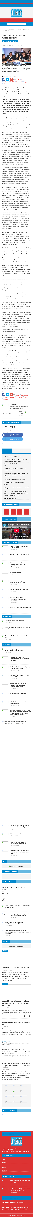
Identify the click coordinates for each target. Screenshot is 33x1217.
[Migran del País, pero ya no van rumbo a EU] (5, 678)
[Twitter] (7, 80)
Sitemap (4, 1167)
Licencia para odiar (15, 572)
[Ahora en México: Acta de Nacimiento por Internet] (5, 900)
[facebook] (11, 5)
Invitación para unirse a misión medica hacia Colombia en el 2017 (16, 923)
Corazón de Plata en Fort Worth (12, 456)
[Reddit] (11, 82)
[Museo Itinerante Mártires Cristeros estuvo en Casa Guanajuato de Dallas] (5, 687)
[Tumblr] (16, 80)
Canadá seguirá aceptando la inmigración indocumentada (17, 906)
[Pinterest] (18, 5)
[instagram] (21, 5)
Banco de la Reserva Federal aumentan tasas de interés (18, 842)
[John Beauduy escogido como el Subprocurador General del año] (2, 649)
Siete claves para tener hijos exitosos (18, 694)
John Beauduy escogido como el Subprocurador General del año (14, 649)
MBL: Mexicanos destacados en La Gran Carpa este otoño (20, 608)
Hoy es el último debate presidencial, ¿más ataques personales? (18, 599)
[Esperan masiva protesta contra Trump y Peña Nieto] (8, 1103)
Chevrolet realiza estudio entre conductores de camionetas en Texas (19, 852)
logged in (11, 430)
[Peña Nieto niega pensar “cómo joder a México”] (5, 705)
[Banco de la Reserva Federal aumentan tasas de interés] (5, 845)
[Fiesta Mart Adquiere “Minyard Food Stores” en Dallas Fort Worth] (8, 1098)
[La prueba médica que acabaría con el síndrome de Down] (5, 584)
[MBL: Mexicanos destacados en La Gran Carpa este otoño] (5, 611)
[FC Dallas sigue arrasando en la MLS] (5, 558)
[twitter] (14, 5)
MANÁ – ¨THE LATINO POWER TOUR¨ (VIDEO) (19, 546)
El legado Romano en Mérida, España (20, 1180)
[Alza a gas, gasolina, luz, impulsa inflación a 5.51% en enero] (5, 916)
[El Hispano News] (16, 1141)
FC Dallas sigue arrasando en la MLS (19, 555)
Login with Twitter (14, 439)
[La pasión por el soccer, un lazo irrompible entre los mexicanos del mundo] (2, 627)
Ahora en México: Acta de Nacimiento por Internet (17, 888)
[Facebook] (3, 80)
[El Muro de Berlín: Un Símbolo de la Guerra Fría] (2, 636)
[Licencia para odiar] (5, 576)
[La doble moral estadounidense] (16, 1103)
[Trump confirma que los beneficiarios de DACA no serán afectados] (5, 660)
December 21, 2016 (8, 45)
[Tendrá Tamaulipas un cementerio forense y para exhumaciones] (16, 723)
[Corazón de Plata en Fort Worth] (2, 621)
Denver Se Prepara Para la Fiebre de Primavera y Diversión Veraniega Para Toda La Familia (18, 932)
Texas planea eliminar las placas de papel (15, 479)
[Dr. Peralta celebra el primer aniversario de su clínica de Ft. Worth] (23, 1103)
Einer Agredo (18, 45)
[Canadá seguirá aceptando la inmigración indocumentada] (2, 906)
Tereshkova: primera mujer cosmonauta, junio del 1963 (16, 1044)
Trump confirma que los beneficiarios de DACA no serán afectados (19, 658)
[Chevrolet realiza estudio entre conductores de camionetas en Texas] (5, 854)
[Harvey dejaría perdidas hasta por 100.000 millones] (23, 1098)
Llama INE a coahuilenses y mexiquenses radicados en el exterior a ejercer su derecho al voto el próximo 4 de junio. (16, 493)
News (3, 1165)
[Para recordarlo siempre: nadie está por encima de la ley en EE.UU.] (5, 829)
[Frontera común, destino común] (23, 1087)
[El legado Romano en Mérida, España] (5, 1184)
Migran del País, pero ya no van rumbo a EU (19, 676)
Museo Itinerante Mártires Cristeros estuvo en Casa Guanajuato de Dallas (18, 685)
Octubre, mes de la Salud (17, 834)
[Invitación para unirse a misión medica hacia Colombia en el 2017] (2, 922)
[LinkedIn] (5, 82)
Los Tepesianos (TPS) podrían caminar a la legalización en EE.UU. (20, 1189)
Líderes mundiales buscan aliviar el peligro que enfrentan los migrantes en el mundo (20, 564)
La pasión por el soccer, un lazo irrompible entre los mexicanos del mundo (17, 628)
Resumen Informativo (10, 498)
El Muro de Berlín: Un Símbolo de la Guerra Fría (17, 636)
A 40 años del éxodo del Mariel (19, 589)
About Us (4, 1162)
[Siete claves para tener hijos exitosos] (5, 696)
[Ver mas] (9, 980)
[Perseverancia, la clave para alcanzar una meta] (16, 1087)
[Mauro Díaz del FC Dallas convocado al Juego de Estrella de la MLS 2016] (16, 1098)
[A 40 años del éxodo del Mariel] (5, 592)
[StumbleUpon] (24, 80)
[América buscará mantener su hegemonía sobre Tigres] (8, 1087)
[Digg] (24, 82)
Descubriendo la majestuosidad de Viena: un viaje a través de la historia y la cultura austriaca (16, 475)
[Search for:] (16, 24)
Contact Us (4, 1170)
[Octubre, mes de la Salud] (5, 837)
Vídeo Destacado (10, 519)
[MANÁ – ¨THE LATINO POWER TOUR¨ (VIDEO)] (5, 549)
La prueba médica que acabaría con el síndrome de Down (19, 581)
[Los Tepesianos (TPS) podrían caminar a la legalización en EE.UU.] (5, 1192)
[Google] (11, 80)
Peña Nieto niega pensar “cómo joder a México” (19, 702)
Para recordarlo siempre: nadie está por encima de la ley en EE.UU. (20, 826)
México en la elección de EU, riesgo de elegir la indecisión (20, 667)
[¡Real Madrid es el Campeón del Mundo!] (8, 1092)
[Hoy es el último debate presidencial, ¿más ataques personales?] (5, 601)
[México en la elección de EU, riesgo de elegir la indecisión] (5, 670)
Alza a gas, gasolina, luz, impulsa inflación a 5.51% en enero (20, 914)
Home (3, 1159)
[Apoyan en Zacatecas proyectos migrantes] (16, 1092)
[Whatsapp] (5, 84)
